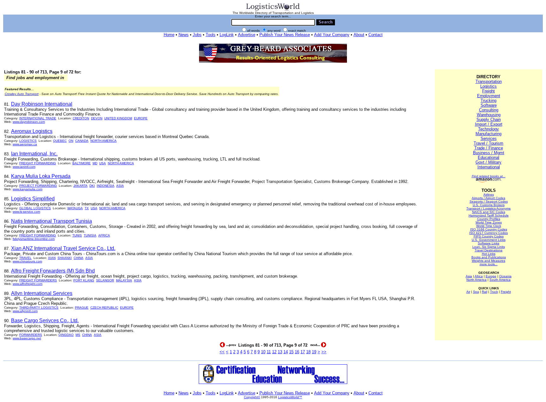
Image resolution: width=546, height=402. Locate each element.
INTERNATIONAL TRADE (37, 118)
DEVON (96, 118)
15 (291, 351)
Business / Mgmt (488, 152)
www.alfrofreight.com (27, 284)
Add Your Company (331, 34)
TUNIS (77, 235)
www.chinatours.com (27, 261)
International (488, 167)
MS (78, 334)
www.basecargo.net (27, 338)
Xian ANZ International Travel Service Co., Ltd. (63, 248)
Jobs (197, 34)
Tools (210, 34)
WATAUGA (75, 208)
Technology (488, 129)
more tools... (489, 264)
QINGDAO (66, 334)
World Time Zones (489, 222)
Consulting (488, 110)
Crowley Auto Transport (22, 94)
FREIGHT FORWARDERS (38, 280)
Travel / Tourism (488, 143)
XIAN (52, 258)
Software (489, 105)
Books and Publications (488, 257)
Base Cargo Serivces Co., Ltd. (45, 320)
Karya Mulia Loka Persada (40, 176)
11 (269, 351)
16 (297, 351)
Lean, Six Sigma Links (488, 246)
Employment (488, 95)
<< (222, 351)
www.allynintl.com (25, 311)
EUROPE (141, 118)
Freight (488, 91)
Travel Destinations (488, 250)
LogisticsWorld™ (290, 397)
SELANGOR (105, 280)
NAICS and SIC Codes (488, 212)
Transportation (489, 81)
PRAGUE (81, 307)
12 (274, 351)
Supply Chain (488, 119)
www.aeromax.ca (25, 144)
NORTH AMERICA (103, 140)
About (359, 34)
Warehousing (488, 114)
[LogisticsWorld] (273, 10)
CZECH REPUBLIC (104, 307)
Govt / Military (488, 162)
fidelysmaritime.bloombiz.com (34, 239)
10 (263, 351)
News (184, 34)
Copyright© (252, 397)
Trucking (488, 100)
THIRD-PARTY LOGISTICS (38, 307)
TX (87, 208)
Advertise (246, 34)
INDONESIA (105, 185)
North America (476, 279)
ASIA (120, 185)
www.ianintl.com (24, 166)
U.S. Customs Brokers (489, 205)
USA (102, 163)
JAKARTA (80, 185)
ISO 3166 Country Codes (488, 229)
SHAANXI (65, 258)
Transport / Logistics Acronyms (488, 208)
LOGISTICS (28, 140)
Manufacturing (488, 133)
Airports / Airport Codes (488, 198)
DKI (92, 185)
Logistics (488, 86)
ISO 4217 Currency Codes (488, 233)
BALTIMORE (81, 163)
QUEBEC (60, 140)
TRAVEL (25, 258)
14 (285, 351)
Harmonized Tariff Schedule (489, 215)
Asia (469, 276)
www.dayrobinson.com (29, 121)
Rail (484, 291)
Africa (479, 276)
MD (95, 163)
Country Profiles (488, 219)
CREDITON (81, 118)
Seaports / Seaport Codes (489, 201)
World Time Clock (488, 226)
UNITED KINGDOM (118, 118)
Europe (491, 276)
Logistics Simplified (33, 198)
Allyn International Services (41, 293)
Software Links (488, 243)
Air (468, 291)
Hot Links (488, 253)
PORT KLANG (83, 280)
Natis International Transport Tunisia (51, 221)
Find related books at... (489, 176)
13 (280, 351)
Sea (476, 291)
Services (489, 138)
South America (500, 279)
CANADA (81, 140)
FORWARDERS (30, 334)
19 (314, 351)
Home (169, 34)
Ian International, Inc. (34, 153)
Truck (494, 291)
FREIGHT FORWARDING (37, 163)
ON (71, 140)
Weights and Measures (488, 260)
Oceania (505, 276)
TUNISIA (90, 235)
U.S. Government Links (489, 240)
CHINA (78, 258)
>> (323, 351)
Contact (375, 34)
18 (308, 351)
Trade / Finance (488, 148)
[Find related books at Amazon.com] (488, 181)
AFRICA (104, 235)
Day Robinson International (41, 104)
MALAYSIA (124, 280)
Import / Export (488, 124)
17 (302, 351)
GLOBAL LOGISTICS (35, 208)
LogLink (227, 34)
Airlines (488, 194)
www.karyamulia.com (27, 189)
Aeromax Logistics (31, 131)
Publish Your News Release (284, 34)
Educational (488, 157)
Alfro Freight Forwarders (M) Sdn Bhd (53, 270)
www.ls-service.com (26, 211)
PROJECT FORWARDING (38, 185)
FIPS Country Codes (489, 236)
